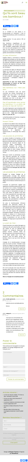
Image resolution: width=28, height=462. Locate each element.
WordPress (15, 453)
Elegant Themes (14, 451)
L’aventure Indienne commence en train (14, 402)
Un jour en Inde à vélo (9, 398)
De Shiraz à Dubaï (8, 405)
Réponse (22, 308)
